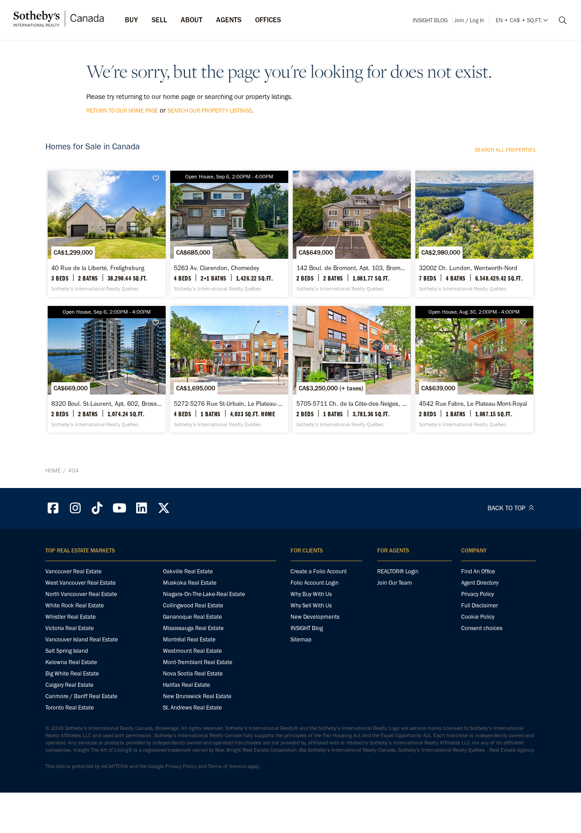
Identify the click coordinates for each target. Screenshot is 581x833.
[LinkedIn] (141, 508)
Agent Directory (479, 582)
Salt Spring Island (66, 650)
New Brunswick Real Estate (197, 696)
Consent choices (481, 628)
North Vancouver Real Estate (81, 594)
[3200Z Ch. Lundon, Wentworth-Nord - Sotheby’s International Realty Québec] (474, 234)
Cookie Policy (477, 616)
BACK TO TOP (507, 508)
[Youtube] (119, 508)
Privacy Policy (477, 594)
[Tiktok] (97, 508)
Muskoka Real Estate (190, 582)
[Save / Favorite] (158, 178)
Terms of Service (227, 766)
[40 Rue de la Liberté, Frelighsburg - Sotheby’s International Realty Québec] (106, 234)
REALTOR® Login (398, 571)
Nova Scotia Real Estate (193, 673)
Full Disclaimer (479, 605)
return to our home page (122, 110)
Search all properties (505, 150)
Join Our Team (394, 582)
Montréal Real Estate (189, 639)
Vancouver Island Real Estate (81, 639)
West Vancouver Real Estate (80, 582)
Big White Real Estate (72, 673)
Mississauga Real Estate (193, 628)
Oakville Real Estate (188, 571)
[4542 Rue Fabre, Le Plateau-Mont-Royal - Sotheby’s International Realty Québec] (474, 369)
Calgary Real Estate (69, 684)
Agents (228, 19)
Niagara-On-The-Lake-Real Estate (204, 594)
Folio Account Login (314, 582)
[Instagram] (75, 508)
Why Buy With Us (311, 594)
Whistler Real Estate (70, 616)
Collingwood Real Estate (193, 605)
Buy (131, 19)
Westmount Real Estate (192, 650)
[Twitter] (164, 508)
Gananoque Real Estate (192, 616)
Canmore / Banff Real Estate (81, 696)
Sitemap (300, 639)
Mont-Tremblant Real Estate (197, 662)
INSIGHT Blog (430, 20)
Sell (159, 19)
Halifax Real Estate (186, 684)
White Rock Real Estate (74, 605)
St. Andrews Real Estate (192, 707)
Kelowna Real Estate (71, 662)
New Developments (315, 616)
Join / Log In (469, 20)
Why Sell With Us (311, 605)
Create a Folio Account (318, 571)
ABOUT (191, 19)
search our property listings (209, 110)
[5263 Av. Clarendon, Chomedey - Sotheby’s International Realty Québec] (229, 234)
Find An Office (478, 571)
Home (53, 470)
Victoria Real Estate (69, 628)
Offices (268, 19)
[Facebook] (53, 508)
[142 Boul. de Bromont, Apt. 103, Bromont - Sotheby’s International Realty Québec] (351, 234)
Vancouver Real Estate (73, 571)
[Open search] (559, 20)
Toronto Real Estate (69, 707)
